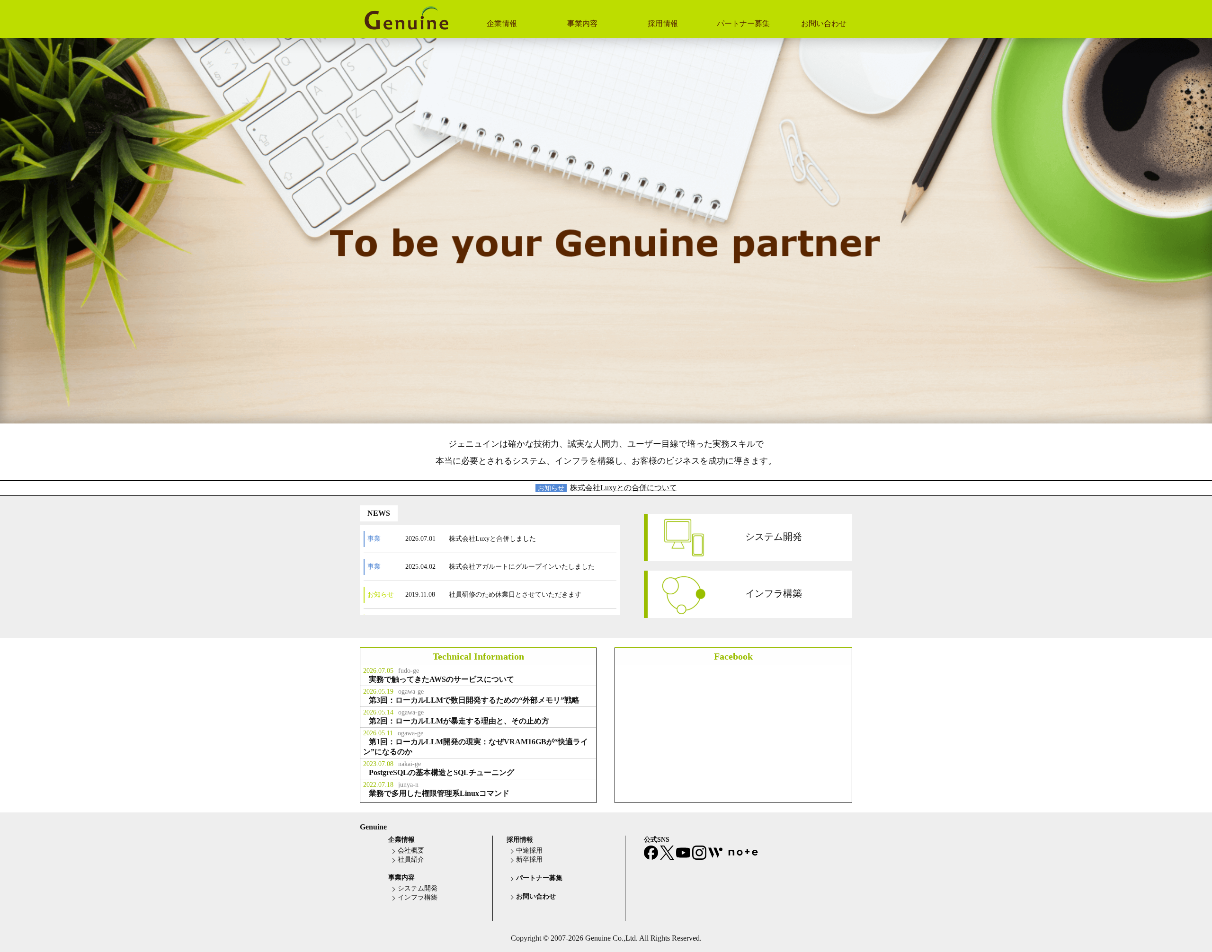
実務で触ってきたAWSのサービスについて (441, 679)
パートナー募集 (743, 23)
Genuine (373, 827)
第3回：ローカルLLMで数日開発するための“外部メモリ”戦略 (474, 700)
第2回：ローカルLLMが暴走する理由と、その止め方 (459, 721)
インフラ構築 (773, 593)
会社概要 (411, 850)
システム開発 (773, 536)
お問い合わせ (824, 23)
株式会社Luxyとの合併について (623, 488)
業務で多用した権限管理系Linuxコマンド (439, 793)
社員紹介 (411, 859)
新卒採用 (529, 859)
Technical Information (478, 656)
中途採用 (529, 850)
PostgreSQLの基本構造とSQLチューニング (441, 772)
